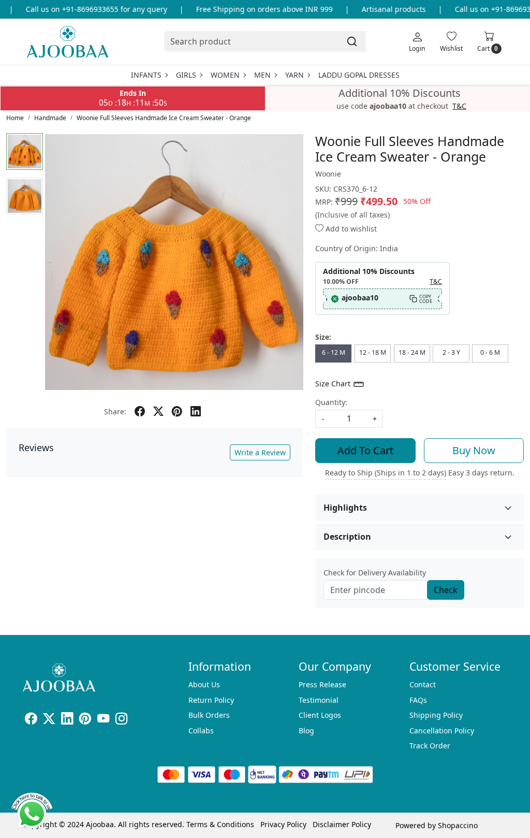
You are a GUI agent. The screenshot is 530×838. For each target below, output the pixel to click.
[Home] (67, 41)
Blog (306, 730)
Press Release (322, 684)
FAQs (418, 700)
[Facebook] (31, 720)
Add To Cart (365, 450)
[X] (49, 720)
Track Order (429, 745)
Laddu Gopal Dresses (359, 75)
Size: (323, 337)
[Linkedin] (67, 720)
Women (225, 75)
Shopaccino (458, 825)
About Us (204, 684)
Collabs (201, 730)
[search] (352, 41)
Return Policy (211, 700)
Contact (422, 684)
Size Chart (333, 383)
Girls (186, 75)
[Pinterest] (85, 720)
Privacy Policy (283, 824)
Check (446, 590)
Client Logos (320, 715)
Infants (146, 75)
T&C (459, 106)
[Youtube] (103, 720)
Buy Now (473, 450)
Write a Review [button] (260, 452)
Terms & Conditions (220, 824)
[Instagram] (121, 720)
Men (262, 75)
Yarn (294, 75)
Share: (115, 411)
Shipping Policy (436, 715)
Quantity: (331, 402)
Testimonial (318, 700)
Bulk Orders (209, 715)
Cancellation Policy (441, 730)
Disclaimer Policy (342, 824)
